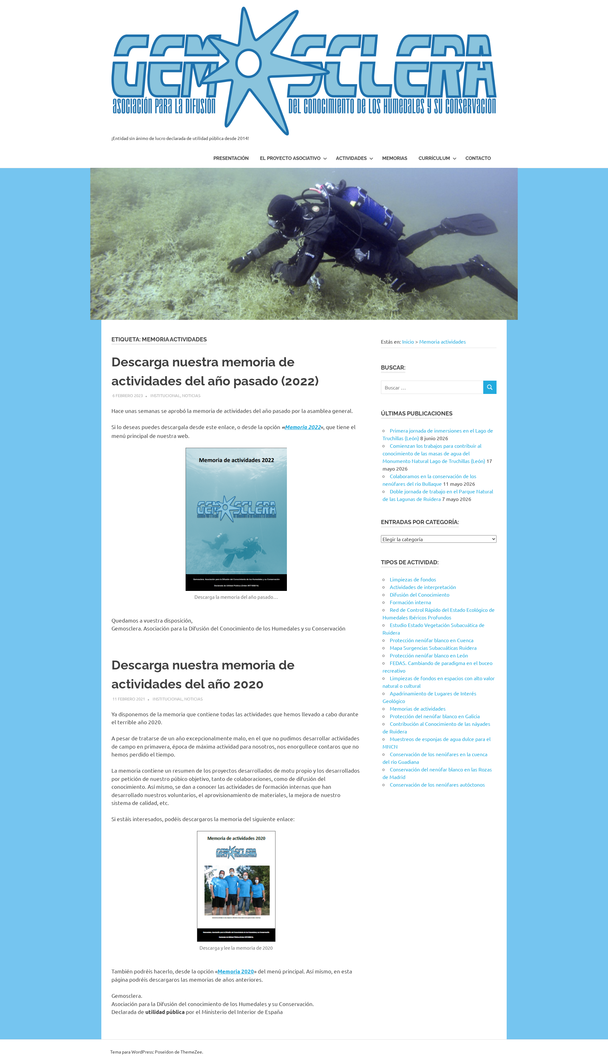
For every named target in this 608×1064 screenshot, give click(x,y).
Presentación (231, 158)
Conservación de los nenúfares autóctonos (437, 784)
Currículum (434, 158)
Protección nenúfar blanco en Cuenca (431, 640)
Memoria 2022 (303, 427)
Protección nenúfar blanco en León (429, 655)
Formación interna (410, 602)
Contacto (478, 158)
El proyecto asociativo (290, 158)
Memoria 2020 (236, 971)
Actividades (351, 158)
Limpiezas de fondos (413, 579)
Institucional (165, 395)
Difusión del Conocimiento (419, 594)
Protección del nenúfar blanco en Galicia (435, 716)
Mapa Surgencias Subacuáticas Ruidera (433, 647)
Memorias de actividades (418, 708)
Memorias (394, 158)
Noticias (191, 395)
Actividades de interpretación (423, 587)
